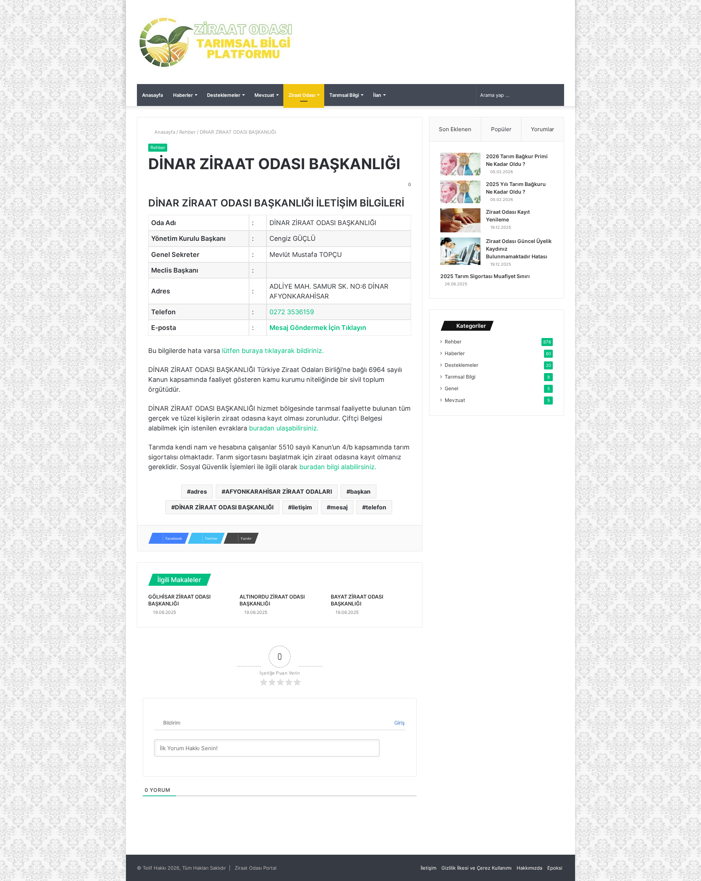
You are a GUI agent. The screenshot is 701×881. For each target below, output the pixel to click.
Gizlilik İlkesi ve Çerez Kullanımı (476, 868)
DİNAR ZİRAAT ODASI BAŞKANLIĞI (224, 507)
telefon (376, 507)
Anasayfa (152, 95)
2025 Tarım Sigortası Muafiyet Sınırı (485, 276)
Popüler (501, 129)
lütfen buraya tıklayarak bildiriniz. (273, 350)
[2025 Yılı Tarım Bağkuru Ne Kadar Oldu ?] (460, 192)
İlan (377, 95)
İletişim (428, 868)
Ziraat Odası (301, 95)
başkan (360, 491)
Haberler (183, 95)
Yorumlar (542, 129)
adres (199, 491)
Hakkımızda (529, 868)
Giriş (399, 722)
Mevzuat (264, 95)
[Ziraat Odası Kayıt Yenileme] (460, 220)
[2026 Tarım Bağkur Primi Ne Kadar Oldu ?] (460, 164)
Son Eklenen (455, 129)
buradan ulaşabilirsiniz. (284, 428)
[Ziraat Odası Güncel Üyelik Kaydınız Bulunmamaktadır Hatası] (460, 251)
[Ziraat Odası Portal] (216, 42)
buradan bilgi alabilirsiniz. (337, 467)
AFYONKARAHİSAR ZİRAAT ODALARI (278, 491)
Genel (451, 388)
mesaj (339, 507)
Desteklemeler (223, 95)
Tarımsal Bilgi (344, 95)
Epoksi (554, 868)
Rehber (187, 132)
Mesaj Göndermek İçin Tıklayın (317, 327)
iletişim (302, 507)
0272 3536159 (291, 312)
